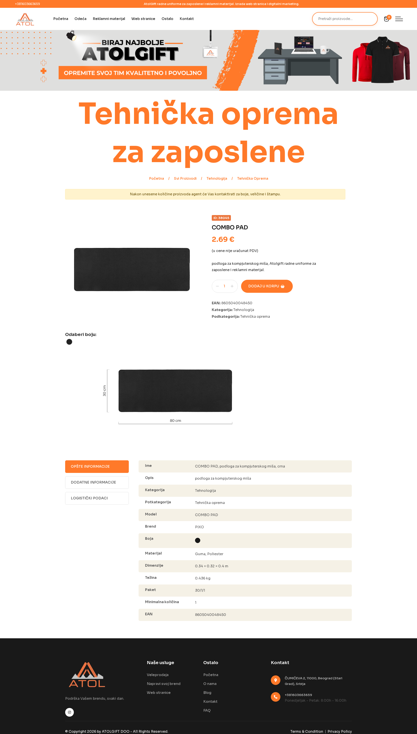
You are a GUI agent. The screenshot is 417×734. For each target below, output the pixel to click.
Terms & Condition (306, 731)
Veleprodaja (158, 675)
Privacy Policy (340, 731)
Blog (207, 692)
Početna (60, 18)
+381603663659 (27, 4)
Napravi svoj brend (163, 683)
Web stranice (143, 18)
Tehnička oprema (252, 178)
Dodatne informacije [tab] (93, 482)
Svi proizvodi (185, 178)
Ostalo (167, 18)
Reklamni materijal (109, 18)
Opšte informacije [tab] (90, 466)
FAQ (207, 710)
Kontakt (187, 18)
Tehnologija (217, 178)
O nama (210, 683)
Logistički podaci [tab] (89, 498)
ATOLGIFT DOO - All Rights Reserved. (135, 731)
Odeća (80, 18)
